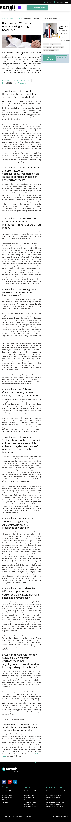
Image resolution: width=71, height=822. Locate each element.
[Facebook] (4, 782)
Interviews (19, 18)
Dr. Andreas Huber (63, 27)
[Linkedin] (15, 782)
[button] (19, 7)
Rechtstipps (10, 18)
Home (3, 18)
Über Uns (5, 787)
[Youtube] (10, 782)
